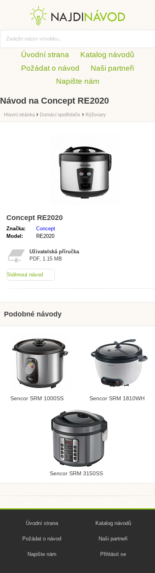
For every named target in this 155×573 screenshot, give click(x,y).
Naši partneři (112, 68)
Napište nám (77, 81)
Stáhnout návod (25, 275)
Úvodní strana (45, 54)
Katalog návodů (107, 54)
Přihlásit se (113, 554)
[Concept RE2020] (85, 206)
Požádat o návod (50, 68)
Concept (45, 229)
